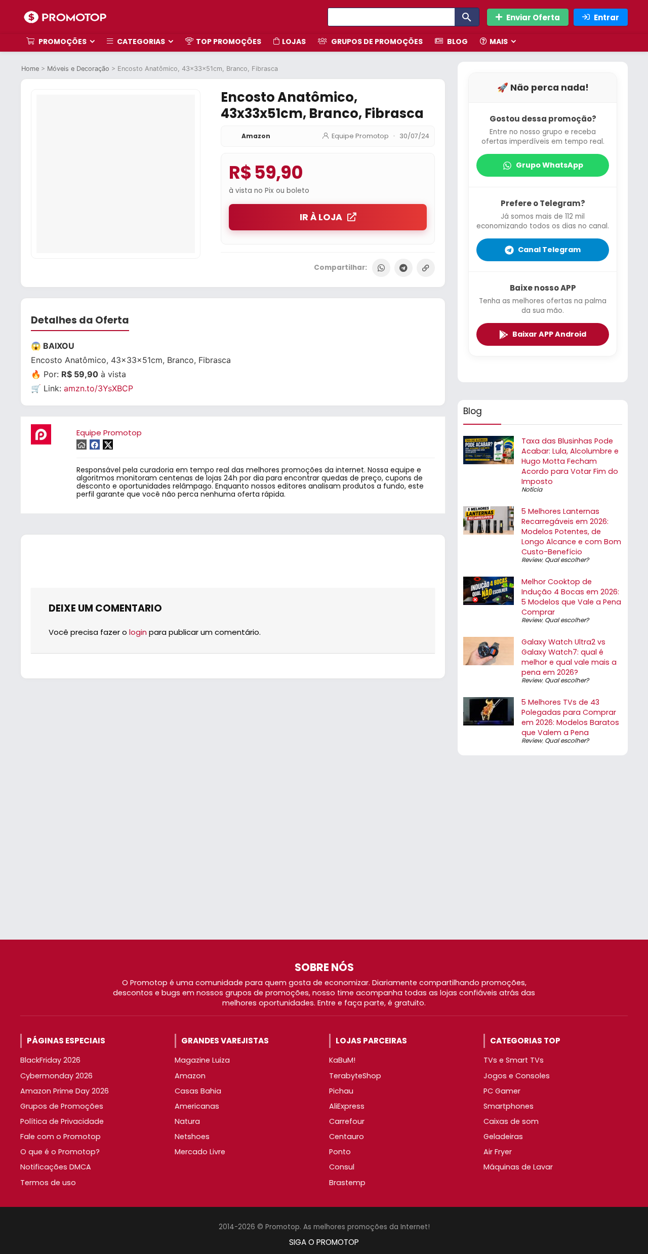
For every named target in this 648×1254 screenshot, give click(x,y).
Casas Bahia (198, 1091)
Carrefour (346, 1121)
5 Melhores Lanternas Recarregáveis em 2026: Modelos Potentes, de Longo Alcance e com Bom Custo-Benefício (571, 531)
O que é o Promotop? (60, 1152)
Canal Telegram (549, 250)
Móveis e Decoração (78, 68)
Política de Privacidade (62, 1121)
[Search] (467, 17)
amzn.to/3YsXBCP (98, 388)
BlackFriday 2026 (50, 1060)
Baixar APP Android (549, 334)
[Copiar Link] (426, 268)
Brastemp (347, 1183)
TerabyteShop (355, 1076)
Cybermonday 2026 (56, 1076)
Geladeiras (503, 1136)
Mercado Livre (200, 1152)
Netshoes (192, 1136)
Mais (499, 41)
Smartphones (508, 1106)
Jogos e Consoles (516, 1076)
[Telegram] (403, 268)
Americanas (197, 1106)
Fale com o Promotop (60, 1136)
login (138, 632)
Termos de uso (48, 1183)
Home (30, 68)
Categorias (140, 41)
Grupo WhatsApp (549, 165)
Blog (457, 41)
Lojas (294, 41)
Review (531, 559)
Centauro (346, 1136)
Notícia (531, 489)
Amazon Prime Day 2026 (64, 1091)
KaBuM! (342, 1060)
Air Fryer (497, 1152)
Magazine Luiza (202, 1060)
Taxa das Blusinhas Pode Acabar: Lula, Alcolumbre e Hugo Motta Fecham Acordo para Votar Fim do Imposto (570, 461)
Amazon (255, 136)
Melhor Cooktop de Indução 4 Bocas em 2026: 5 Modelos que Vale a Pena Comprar (571, 597)
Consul (341, 1167)
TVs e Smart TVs (513, 1060)
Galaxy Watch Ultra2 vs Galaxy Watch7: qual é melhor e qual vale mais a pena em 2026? (569, 657)
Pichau (341, 1091)
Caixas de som (511, 1121)
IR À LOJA (321, 217)
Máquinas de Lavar (518, 1167)
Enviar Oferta (533, 17)
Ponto (340, 1152)
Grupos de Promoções (376, 41)
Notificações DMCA (55, 1167)
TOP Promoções (228, 41)
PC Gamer (501, 1091)
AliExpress (346, 1106)
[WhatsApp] (381, 268)
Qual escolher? (567, 559)
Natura (187, 1121)
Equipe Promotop (360, 136)
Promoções (62, 41)
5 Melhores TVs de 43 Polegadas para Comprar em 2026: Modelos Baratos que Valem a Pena (570, 717)
